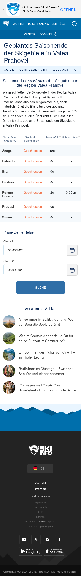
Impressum (40, 502)
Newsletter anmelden (40, 496)
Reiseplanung (38, 24)
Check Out (9, 261)
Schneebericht (33, 69)
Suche (40, 287)
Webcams (61, 69)
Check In (8, 241)
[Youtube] (24, 539)
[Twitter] (36, 539)
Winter (29, 34)
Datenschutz (40, 507)
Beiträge (59, 24)
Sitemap (40, 516)
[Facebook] (59, 539)
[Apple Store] (54, 550)
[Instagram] (47, 539)
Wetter (19, 24)
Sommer (46, 34)
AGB (40, 512)
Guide (9, 69)
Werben (40, 489)
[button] (74, 23)
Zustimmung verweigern (40, 526)
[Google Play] (30, 550)
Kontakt (40, 483)
